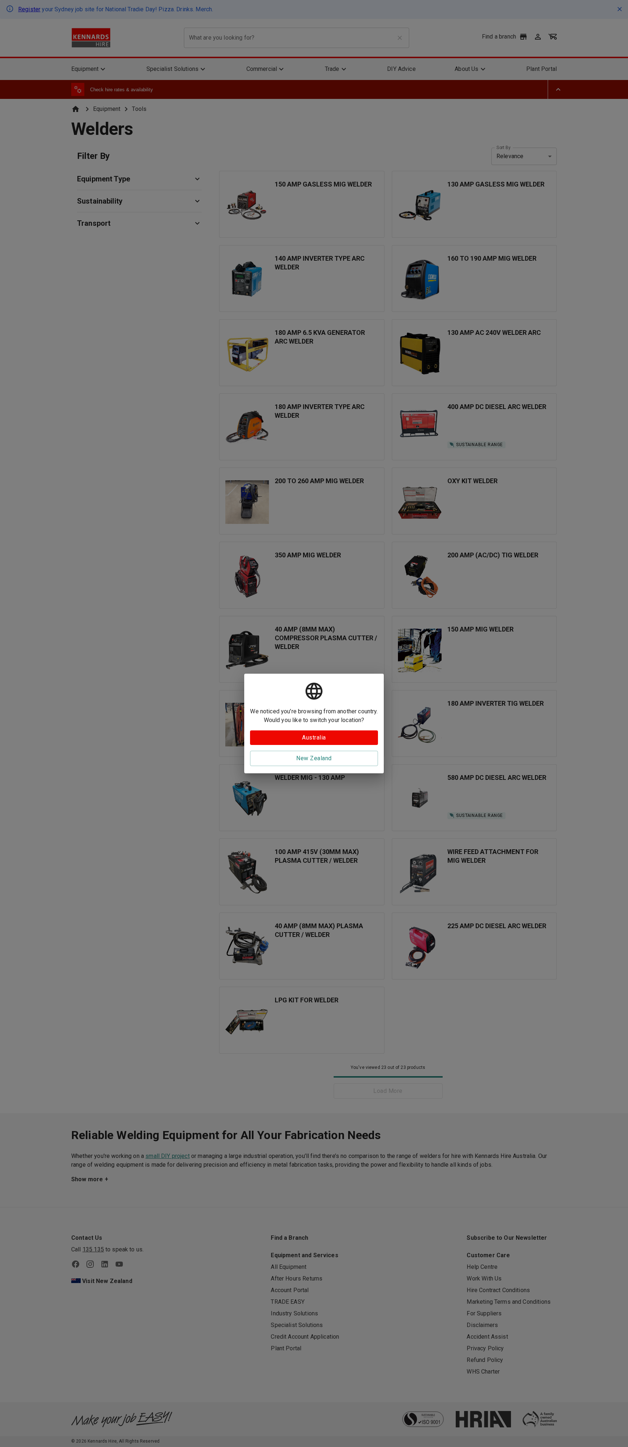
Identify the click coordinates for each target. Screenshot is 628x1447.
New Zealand (313, 758)
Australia (314, 737)
